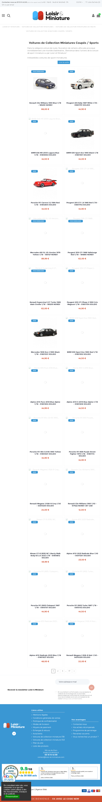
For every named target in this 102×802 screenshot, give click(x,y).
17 (69, 671)
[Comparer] (45, 98)
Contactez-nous (8, 2)
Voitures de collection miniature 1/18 (48, 737)
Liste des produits (40, 746)
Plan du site (38, 743)
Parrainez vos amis (81, 734)
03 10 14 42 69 (22, 2)
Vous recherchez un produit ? (86, 737)
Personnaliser (12, 796)
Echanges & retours (41, 730)
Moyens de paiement (42, 727)
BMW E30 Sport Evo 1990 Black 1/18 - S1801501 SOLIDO (82, 154)
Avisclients (37, 734)
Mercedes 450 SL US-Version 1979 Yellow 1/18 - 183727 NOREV (45, 254)
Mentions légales (40, 715)
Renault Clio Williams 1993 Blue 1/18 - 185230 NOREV (45, 104)
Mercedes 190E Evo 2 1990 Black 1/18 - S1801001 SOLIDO (45, 353)
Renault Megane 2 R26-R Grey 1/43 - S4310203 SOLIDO (45, 505)
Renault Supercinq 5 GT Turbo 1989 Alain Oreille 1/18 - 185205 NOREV (45, 303)
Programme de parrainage (84, 730)
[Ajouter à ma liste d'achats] (41, 98)
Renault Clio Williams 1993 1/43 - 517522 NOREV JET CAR (82, 505)
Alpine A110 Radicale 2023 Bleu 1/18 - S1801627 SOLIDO (45, 656)
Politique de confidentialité (72, 699)
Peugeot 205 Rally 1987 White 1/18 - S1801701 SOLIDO (82, 104)
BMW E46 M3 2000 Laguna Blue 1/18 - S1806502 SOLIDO (45, 154)
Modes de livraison (41, 724)
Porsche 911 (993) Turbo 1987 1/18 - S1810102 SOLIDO (82, 606)
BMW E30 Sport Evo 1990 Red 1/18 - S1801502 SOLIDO (82, 353)
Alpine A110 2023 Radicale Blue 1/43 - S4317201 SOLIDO (82, 554)
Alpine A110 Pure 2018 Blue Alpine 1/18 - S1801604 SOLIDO (45, 403)
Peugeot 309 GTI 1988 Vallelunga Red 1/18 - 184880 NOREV (82, 254)
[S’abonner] (91, 687)
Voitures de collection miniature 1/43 (49, 740)
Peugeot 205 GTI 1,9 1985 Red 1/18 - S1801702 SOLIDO (82, 204)
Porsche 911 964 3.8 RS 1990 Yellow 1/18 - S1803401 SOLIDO (45, 453)
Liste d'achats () (93, 2)
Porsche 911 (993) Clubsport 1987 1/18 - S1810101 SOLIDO (45, 606)
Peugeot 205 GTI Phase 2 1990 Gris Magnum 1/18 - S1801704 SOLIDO (82, 303)
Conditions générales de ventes (46, 718)
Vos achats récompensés (84, 727)
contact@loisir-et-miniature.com (51, 757)
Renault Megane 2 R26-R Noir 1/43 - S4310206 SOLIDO (82, 656)
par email (10, 5)
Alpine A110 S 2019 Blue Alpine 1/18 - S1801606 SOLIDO (82, 403)
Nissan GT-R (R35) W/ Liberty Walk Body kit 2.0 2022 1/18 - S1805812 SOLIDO (45, 555)
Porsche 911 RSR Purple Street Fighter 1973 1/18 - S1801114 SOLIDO (82, 454)
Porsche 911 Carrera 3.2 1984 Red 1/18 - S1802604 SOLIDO (45, 204)
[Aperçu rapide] (49, 98)
